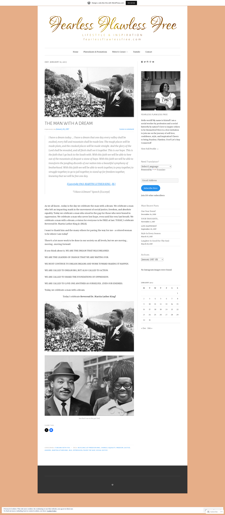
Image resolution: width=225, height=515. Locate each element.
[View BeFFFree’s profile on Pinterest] (150, 62)
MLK (70, 450)
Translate (161, 170)
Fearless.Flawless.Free (154, 115)
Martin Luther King (60, 450)
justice (127, 447)
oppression (77, 450)
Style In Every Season (151, 233)
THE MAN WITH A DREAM (69, 123)
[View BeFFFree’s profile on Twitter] (145, 62)
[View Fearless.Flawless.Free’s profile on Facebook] (142, 62)
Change (104, 447)
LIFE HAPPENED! (149, 226)
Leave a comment (127, 129)
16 (144, 309)
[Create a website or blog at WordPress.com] (112, 485)
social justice (102, 450)
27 (166, 315)
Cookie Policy (51, 511)
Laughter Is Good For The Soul (155, 241)
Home (75, 52)
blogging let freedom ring (89, 447)
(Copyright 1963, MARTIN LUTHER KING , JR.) (91, 184)
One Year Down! (148, 211)
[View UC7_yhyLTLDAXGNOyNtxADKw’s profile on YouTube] (153, 62)
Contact (148, 52)
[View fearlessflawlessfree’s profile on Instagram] (147, 62)
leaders (48, 450)
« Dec (143, 328)
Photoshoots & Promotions (95, 52)
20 (166, 309)
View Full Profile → (149, 149)
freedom (120, 447)
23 (144, 315)
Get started (131, 3)
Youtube (136, 52)
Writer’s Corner (119, 52)
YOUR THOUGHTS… (150, 219)
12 (161, 304)
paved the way (89, 450)
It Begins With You (62, 447)
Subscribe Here (151, 188)
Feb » (150, 328)
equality (112, 447)
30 (144, 320)
